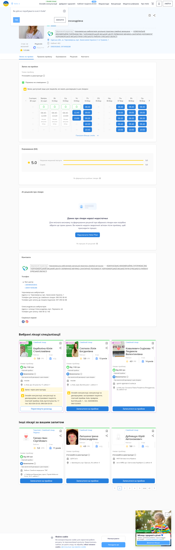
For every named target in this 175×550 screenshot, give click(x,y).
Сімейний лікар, (48, 430)
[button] (154, 15)
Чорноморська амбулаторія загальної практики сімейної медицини (102, 31)
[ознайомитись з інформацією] (44, 106)
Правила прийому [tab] (44, 57)
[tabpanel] (87, 195)
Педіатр (36, 432)
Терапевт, (37, 430)
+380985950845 (31, 285)
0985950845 (55, 46)
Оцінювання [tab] (61, 57)
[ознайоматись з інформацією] (48, 82)
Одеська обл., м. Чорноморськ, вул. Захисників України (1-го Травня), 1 (80, 40)
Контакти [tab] (85, 57)
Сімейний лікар (39, 342)
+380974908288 (31, 288)
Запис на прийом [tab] (26, 57)
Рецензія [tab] (73, 57)
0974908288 (66, 46)
